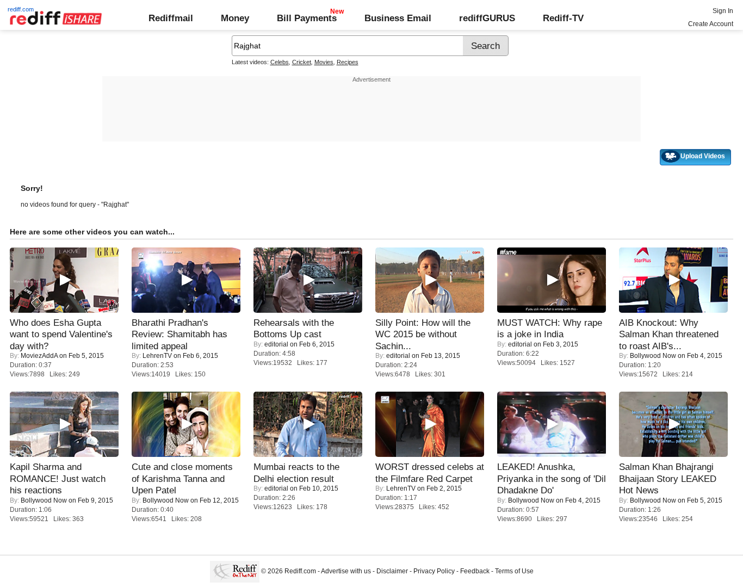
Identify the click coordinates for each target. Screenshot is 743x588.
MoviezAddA (39, 356)
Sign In (723, 11)
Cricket (301, 62)
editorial (276, 344)
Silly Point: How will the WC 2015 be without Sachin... (422, 334)
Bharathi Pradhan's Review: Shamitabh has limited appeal (179, 334)
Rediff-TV (563, 18)
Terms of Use (514, 571)
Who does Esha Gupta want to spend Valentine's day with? (61, 334)
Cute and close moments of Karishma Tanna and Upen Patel (182, 478)
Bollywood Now (653, 356)
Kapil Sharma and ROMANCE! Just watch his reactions (58, 478)
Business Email (397, 18)
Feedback (475, 571)
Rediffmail (170, 18)
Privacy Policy (434, 571)
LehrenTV (157, 356)
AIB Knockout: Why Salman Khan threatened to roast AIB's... (669, 334)
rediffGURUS (487, 18)
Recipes (347, 62)
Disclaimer (392, 571)
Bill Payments (307, 18)
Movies (323, 62)
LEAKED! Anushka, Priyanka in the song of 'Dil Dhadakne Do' (551, 478)
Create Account (710, 24)
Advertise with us (346, 571)
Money (235, 18)
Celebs (279, 62)
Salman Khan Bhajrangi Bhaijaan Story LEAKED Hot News (667, 478)
